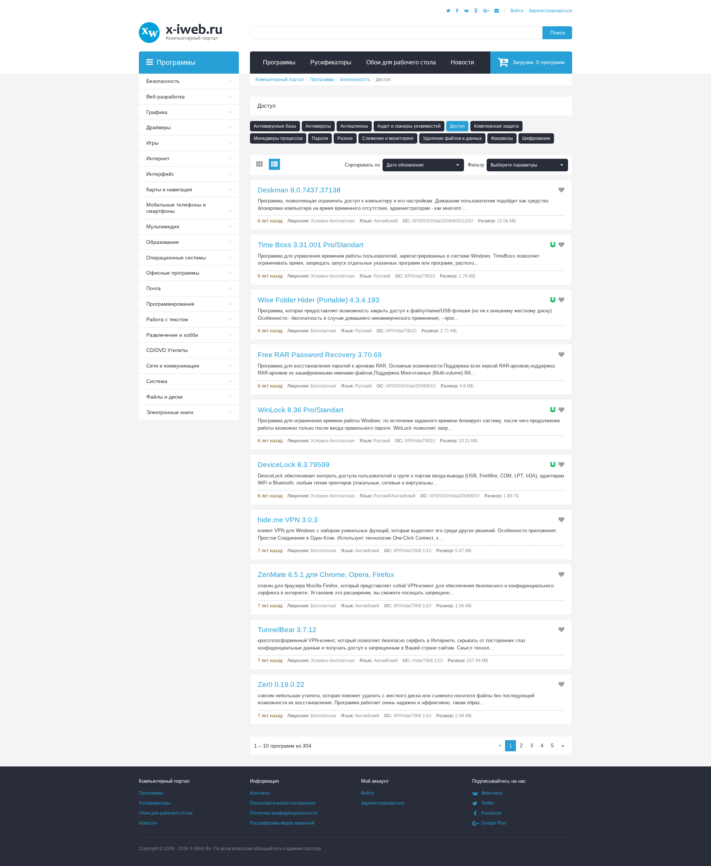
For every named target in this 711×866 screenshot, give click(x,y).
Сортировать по (362, 165)
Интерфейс (160, 174)
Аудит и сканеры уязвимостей (409, 126)
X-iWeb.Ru (200, 848)
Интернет (157, 158)
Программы (151, 793)
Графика (156, 112)
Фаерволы (502, 138)
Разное (345, 138)
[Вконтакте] (466, 10)
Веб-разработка (165, 97)
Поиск (557, 33)
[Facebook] (457, 10)
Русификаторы (154, 803)
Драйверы (158, 127)
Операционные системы (176, 258)
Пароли (320, 138)
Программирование (170, 304)
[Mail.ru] (496, 10)
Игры (152, 143)
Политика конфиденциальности (283, 813)
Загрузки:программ (539, 62)
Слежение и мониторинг (388, 138)
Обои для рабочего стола (166, 813)
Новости (148, 823)
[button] (527, 165)
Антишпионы (354, 126)
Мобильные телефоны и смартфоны (176, 208)
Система (156, 381)
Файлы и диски (164, 397)
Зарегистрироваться (550, 10)
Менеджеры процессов (278, 138)
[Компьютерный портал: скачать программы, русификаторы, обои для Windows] (185, 23)
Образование (162, 242)
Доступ (457, 126)
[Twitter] (448, 10)
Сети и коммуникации (172, 366)
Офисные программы (172, 273)
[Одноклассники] (476, 10)
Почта (153, 288)
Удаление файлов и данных (452, 138)
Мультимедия (162, 226)
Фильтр (476, 165)
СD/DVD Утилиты (167, 350)
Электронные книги (169, 412)
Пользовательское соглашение (283, 803)
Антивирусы (318, 126)
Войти (516, 10)
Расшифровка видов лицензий (282, 823)
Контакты (260, 793)
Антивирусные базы (275, 126)
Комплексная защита (496, 126)
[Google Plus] (486, 10)
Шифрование (536, 138)
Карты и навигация (169, 189)
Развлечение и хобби (172, 335)
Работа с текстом (167, 319)
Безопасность (163, 81)
